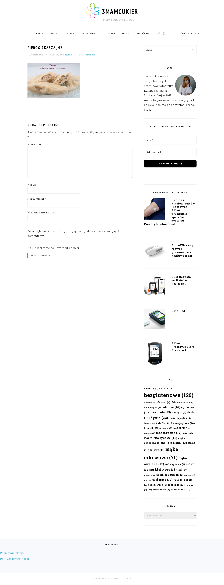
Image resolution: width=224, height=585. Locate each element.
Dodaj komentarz (87, 54)
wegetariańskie (159, 489)
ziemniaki (180, 489)
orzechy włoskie (171, 474)
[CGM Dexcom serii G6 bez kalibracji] (154, 286)
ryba (178, 479)
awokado (151, 388)
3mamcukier (120, 11)
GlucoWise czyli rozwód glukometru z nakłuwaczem (184, 250)
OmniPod (178, 311)
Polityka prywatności (14, 558)
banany (165, 388)
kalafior (163, 423)
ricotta (164, 480)
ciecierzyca (152, 407)
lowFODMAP (182, 428)
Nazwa (33, 184)
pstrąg (149, 480)
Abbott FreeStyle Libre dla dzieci (183, 347)
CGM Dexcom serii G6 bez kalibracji (181, 280)
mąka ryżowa (175, 464)
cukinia (171, 407)
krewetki (151, 428)
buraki (164, 402)
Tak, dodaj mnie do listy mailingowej (53, 248)
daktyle (179, 412)
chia (176, 402)
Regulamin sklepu (12, 553)
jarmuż (149, 423)
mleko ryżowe (163, 438)
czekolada (160, 412)
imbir (174, 418)
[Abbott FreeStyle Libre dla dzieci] (154, 354)
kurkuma (165, 428)
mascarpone (169, 433)
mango (149, 433)
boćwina (151, 402)
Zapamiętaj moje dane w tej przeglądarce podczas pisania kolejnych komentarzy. (73, 233)
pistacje (190, 475)
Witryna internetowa (41, 212)
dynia (159, 418)
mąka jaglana (174, 442)
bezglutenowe (168, 395)
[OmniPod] (154, 319)
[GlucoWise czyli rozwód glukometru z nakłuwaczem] (154, 252)
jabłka (185, 418)
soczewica (158, 484)
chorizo (187, 402)
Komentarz (36, 144)
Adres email (36, 198)
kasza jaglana (183, 423)
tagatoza (176, 484)
